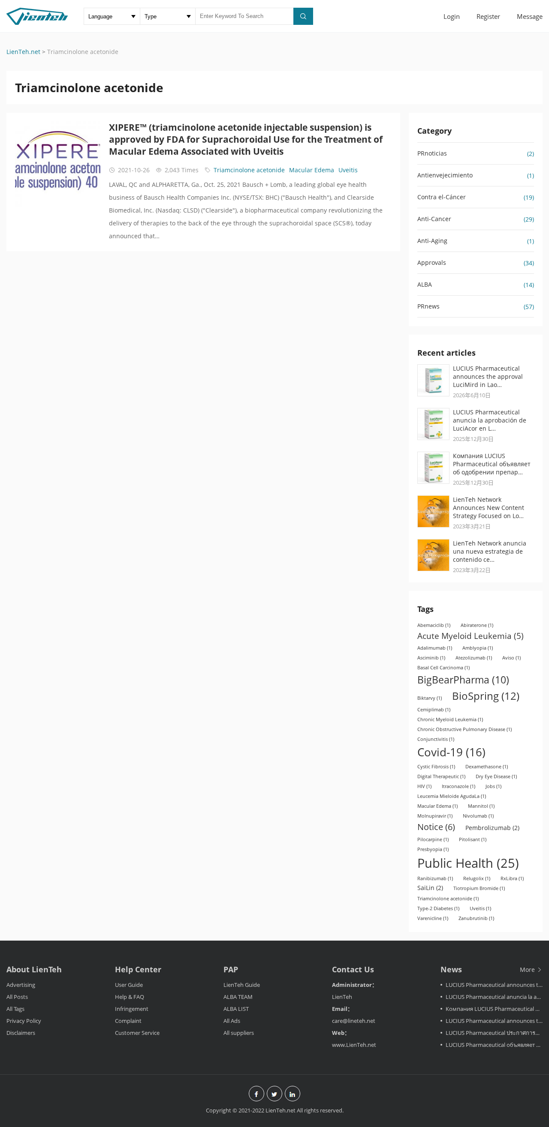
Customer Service (137, 1033)
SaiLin (430, 888)
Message (530, 16)
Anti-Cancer (434, 219)
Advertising (20, 985)
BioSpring (485, 696)
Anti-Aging (432, 241)
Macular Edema (311, 170)
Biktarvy (429, 698)
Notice (436, 827)
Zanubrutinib (476, 918)
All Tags (15, 1009)
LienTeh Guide (241, 985)
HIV (424, 786)
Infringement (131, 1009)
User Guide (129, 985)
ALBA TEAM (238, 997)
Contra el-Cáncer (441, 197)
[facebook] (256, 1094)
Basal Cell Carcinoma (443, 668)
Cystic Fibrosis (436, 767)
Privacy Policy (23, 1021)
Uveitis (348, 170)
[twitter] (274, 1094)
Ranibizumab (435, 878)
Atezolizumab (473, 658)
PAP (230, 969)
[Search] (303, 16)
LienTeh (342, 997)
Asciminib (431, 658)
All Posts (17, 997)
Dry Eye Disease (496, 776)
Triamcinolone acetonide (249, 170)
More (528, 969)
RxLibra (512, 878)
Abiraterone (477, 625)
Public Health (468, 863)
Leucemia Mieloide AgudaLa (451, 796)
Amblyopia (477, 648)
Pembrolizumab (492, 828)
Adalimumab (434, 648)
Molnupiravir (434, 816)
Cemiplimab (433, 710)
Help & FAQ (129, 997)
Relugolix (476, 878)
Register (488, 16)
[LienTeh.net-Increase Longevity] (37, 17)
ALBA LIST (236, 1009)
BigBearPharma (463, 679)
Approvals (431, 262)
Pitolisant (472, 839)
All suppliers (238, 1033)
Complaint (128, 1021)
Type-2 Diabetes (438, 908)
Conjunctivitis (435, 739)
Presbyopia (433, 849)
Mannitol (481, 806)
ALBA (424, 284)
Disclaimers (20, 1033)
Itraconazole (458, 786)
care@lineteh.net (353, 1021)
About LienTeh (34, 969)
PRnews (428, 306)
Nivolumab (478, 816)
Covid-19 (451, 752)
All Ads (231, 1021)
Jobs (493, 786)
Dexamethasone (486, 767)
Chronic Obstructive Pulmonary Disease (464, 729)
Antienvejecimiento (445, 175)
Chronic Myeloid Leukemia (450, 719)
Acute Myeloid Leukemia (470, 635)
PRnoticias (432, 153)
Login (451, 16)
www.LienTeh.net (354, 1045)
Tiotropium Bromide (479, 888)
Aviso (511, 658)
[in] (292, 1094)
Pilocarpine (433, 839)
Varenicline (432, 918)
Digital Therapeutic (441, 776)
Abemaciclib (433, 625)
